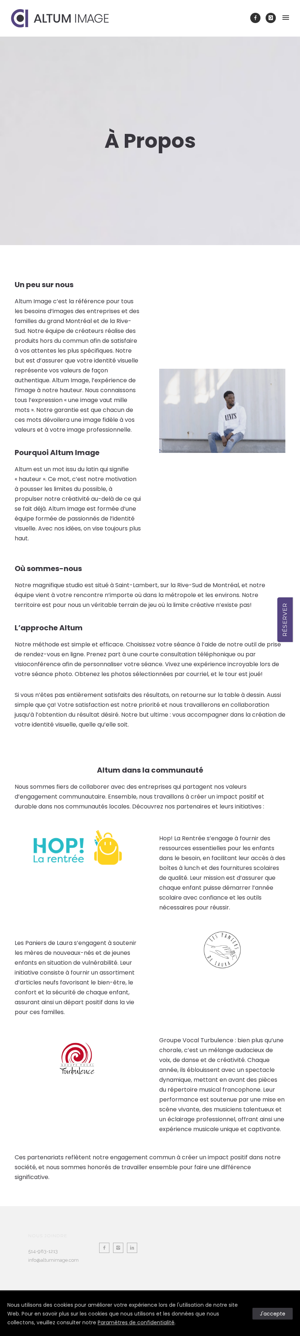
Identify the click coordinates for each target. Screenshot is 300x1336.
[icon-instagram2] (120, 1248)
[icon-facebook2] (106, 1248)
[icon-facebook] (257, 18)
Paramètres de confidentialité (136, 1322)
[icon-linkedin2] (134, 1248)
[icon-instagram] (271, 18)
